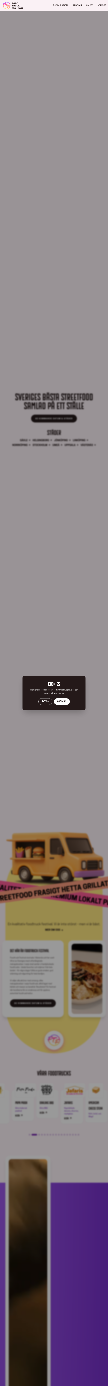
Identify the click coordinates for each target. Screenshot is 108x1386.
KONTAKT (102, 5)
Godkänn (61, 701)
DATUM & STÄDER (60, 5)
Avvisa (45, 701)
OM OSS (89, 5)
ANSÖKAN (77, 5)
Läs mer (61, 693)
